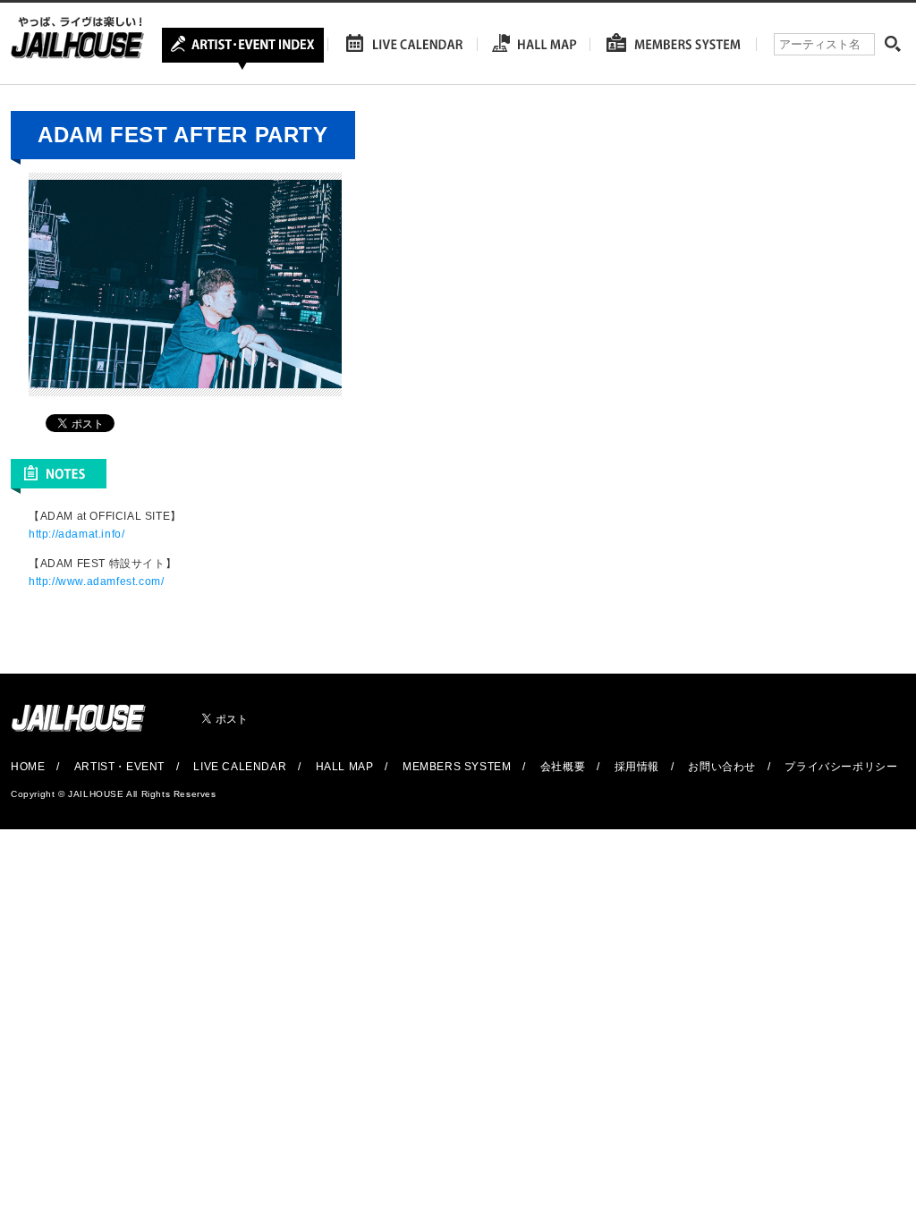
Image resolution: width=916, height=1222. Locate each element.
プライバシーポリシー (841, 766)
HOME (28, 766)
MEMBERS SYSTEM (457, 766)
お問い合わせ (722, 766)
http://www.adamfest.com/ (96, 581)
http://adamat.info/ (76, 534)
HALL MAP (345, 766)
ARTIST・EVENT (119, 766)
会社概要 (562, 766)
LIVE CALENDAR (239, 766)
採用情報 (637, 766)
